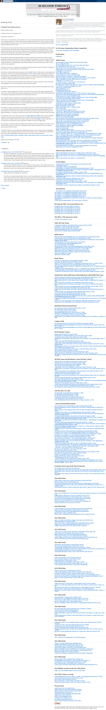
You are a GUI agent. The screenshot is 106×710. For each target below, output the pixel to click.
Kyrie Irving (45, 135)
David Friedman (70, 19)
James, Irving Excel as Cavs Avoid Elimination (66, 611)
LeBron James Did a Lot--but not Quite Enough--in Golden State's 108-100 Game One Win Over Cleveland (78, 623)
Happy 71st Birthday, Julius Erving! (64, 129)
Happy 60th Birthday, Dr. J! (63, 89)
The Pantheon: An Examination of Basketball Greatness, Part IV (70, 195)
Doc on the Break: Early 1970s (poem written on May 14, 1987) (70, 308)
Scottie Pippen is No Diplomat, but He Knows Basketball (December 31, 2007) (75, 168)
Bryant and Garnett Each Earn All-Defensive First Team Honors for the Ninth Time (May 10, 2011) (79, 371)
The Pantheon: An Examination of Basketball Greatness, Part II (70, 192)
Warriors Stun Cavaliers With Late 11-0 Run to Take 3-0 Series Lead (71, 599)
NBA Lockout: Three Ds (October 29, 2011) (65, 679)
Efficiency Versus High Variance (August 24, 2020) (67, 454)
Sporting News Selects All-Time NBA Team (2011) (67, 228)
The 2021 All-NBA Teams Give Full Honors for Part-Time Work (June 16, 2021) (74, 385)
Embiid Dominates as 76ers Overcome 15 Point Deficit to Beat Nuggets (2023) (73, 247)
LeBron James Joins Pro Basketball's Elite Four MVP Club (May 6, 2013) (73, 342)
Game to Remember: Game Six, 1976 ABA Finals (68, 75)
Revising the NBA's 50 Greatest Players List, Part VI (67, 213)
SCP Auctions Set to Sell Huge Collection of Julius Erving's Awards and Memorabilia (76, 97)
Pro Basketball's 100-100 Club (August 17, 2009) (66, 394)
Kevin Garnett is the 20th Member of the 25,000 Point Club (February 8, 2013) (74, 282)
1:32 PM (17, 139)
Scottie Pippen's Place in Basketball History (66, 166)
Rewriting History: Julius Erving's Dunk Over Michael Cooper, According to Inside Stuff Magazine (80, 84)
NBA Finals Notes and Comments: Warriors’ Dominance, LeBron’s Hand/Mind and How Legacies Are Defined (80, 590)
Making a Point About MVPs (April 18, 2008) (66, 334)
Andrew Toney (32, 72)
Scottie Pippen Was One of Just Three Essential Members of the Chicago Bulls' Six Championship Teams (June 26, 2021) (79, 183)
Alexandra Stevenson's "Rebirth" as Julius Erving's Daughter (71, 76)
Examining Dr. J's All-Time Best (64, 70)
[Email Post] (8, 142)
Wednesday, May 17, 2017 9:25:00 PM (11, 152)
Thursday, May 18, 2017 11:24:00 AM (11, 163)
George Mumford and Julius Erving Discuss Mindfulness (70, 125)
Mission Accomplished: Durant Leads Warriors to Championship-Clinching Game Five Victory (78, 602)
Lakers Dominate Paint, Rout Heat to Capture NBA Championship (71, 564)
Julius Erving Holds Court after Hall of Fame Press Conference (71, 79)
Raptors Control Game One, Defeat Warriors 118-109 (68, 570)
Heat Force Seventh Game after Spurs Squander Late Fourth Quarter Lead (73, 650)
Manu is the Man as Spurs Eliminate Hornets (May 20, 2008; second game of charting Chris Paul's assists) (79, 410)
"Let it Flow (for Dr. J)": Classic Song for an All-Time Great (70, 82)
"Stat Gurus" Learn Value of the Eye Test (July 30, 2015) (69, 447)
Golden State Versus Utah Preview (63, 695)
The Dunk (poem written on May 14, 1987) (65, 309)
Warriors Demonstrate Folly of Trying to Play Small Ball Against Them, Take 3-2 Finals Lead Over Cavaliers (79, 629)
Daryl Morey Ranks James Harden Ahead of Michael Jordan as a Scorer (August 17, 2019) (77, 451)
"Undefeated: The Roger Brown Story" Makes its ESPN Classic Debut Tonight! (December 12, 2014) (79, 271)
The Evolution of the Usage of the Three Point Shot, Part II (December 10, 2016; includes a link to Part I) (80, 469)
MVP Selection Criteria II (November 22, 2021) (66, 350)
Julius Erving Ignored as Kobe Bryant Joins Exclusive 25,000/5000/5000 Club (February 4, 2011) (78, 277)
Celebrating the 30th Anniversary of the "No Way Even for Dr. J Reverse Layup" (76, 93)
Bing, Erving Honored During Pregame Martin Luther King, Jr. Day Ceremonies (76, 77)
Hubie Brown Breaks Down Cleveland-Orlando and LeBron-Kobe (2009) (72, 251)
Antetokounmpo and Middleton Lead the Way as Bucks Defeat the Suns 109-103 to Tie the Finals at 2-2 (80, 548)
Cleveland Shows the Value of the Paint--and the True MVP (69, 626)
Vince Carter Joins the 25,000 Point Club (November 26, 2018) (70, 293)
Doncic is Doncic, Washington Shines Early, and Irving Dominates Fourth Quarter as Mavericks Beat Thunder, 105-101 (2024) (79, 240)
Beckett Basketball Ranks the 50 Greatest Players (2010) (68, 229)
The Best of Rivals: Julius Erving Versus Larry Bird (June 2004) (71, 62)
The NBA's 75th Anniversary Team (63, 219)
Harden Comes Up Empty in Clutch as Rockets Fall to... (68, 690)
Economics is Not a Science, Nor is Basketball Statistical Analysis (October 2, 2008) (75, 412)
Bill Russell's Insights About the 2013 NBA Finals (67, 651)
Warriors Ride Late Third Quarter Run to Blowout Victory (69, 533)
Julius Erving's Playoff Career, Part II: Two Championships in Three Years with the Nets (77, 154)
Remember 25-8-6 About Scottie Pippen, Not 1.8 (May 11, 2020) (71, 181)
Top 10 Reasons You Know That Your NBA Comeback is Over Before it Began (74, 323)
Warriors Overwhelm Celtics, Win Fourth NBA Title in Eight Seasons (72, 538)
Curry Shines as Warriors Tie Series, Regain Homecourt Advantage (71, 535)
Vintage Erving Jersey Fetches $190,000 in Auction (68, 96)
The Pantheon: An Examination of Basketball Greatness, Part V (70, 196)
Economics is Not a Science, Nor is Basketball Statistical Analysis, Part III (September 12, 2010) (78, 433)
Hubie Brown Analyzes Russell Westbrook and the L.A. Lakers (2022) (72, 249)
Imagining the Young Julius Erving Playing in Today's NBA (70, 122)
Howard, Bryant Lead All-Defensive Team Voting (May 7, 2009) (70, 364)
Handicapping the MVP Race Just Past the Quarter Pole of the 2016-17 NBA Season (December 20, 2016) (80, 346)
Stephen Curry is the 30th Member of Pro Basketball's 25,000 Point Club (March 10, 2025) (77, 302)
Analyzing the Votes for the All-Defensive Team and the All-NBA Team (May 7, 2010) (75, 367)
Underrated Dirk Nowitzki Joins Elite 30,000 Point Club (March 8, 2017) (72, 287)
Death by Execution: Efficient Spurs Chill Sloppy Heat (68, 643)
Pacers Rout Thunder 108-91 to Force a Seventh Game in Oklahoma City (72, 501)
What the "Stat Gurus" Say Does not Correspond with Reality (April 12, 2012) (74, 439)
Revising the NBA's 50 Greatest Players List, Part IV (67, 210)
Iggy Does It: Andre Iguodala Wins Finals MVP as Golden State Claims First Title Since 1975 (77, 631)
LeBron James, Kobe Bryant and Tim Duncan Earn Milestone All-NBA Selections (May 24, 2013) (78, 384)
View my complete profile (62, 44)
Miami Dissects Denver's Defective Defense (65, 521)
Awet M (25, 171)
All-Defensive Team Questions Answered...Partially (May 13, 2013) (71, 382)
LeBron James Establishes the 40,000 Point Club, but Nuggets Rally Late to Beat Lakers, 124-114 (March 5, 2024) (80, 299)
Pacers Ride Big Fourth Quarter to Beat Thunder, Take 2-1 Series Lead (72, 497)
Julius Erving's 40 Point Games (63, 87)
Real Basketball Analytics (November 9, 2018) (66, 450)
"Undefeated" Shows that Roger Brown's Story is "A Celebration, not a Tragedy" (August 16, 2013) (79, 268)
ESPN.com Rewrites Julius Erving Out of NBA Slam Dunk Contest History (74, 130)
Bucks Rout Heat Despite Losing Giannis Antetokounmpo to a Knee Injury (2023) (74, 246)
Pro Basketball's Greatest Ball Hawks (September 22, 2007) (69, 393)
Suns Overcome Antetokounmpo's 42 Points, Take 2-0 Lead (69, 546)
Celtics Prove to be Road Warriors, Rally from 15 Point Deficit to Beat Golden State (75, 531)
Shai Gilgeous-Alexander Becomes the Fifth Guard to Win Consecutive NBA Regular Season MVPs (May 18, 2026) (80, 355)
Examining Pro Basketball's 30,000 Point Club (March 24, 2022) (70, 294)
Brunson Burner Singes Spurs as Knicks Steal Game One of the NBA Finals (73, 480)
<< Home (3, 188)
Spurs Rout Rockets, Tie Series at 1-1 (64, 692)
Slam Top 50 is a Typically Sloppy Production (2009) (67, 230)
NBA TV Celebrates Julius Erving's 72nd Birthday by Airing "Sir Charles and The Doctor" (78, 135)
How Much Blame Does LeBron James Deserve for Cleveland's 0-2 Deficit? (73, 608)
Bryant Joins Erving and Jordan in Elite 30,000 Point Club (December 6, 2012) (74, 278)
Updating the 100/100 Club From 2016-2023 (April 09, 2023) (69, 397)
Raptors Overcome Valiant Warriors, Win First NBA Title (69, 577)
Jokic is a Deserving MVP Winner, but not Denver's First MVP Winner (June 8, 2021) (75, 349)
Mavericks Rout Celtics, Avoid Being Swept (65, 512)
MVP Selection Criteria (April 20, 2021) (64, 347)
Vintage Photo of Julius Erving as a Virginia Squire (68, 103)
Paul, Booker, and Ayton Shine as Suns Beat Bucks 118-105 (69, 544)
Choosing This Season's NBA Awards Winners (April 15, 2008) (70, 363)
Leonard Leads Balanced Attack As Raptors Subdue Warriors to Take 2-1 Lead (74, 573)
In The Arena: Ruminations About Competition (67, 50)
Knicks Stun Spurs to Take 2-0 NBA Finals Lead (66, 482)
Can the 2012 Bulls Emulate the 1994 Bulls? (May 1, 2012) (70, 178)
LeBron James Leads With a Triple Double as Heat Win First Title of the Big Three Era (76, 664)
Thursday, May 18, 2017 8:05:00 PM (11, 171)
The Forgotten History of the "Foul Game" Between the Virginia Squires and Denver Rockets (79, 140)
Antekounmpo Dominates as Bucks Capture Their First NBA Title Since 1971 (74, 551)
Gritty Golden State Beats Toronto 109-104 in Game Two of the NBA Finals (73, 572)
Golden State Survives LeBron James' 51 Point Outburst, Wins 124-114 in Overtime (75, 583)
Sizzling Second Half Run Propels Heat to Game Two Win (69, 644)
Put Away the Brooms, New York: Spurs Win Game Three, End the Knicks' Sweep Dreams (77, 483)
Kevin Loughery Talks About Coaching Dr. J (67, 73)
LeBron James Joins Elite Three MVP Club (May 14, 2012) (69, 341)
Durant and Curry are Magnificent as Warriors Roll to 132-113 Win (71, 598)
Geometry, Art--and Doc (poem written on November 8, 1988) (70, 315)
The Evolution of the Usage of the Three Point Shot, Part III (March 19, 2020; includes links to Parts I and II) (79, 471)
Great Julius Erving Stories (62, 72)
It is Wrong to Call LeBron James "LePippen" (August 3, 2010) (71, 172)
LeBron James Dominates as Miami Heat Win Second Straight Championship (74, 653)
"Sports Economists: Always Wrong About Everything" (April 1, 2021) (72, 458)
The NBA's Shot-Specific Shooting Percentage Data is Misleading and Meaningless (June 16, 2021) (78, 460)
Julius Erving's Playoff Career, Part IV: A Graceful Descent (70, 158)
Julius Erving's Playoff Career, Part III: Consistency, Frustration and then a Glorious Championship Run (80, 156)
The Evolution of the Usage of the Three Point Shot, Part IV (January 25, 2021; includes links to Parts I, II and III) (80, 474)
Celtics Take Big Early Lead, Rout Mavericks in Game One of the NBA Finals (74, 508)
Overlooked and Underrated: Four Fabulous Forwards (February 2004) (73, 164)
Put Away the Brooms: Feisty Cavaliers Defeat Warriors (68, 601)
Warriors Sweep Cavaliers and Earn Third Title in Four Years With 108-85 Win (74, 588)
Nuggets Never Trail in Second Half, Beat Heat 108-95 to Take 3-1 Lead (72, 524)
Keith (24, 163)
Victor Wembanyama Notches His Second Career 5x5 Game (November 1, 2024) (74, 400)
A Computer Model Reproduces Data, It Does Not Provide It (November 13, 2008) (75, 416)
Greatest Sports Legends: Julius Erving (65, 104)
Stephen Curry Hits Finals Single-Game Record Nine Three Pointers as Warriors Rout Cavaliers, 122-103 (79, 585)
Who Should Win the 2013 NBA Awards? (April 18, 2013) (69, 379)
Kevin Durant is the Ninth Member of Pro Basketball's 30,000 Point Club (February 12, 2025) (77, 300)
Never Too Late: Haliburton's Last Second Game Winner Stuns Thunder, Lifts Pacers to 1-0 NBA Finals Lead (80, 494)
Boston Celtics (14, 135)
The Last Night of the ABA (62, 63)
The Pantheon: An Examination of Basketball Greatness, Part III (70, 193)
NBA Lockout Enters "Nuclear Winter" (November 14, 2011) (70, 680)
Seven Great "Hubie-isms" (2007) (63, 253)
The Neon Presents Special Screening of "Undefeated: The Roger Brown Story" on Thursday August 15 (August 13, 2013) (80, 267)
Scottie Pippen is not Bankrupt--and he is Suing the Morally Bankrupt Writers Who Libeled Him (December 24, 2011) (79, 176)
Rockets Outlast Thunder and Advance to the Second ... (68, 700)
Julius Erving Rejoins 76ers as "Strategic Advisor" (68, 107)
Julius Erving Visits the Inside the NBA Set (66, 110)
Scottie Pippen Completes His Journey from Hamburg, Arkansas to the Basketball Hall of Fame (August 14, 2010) (79, 174)
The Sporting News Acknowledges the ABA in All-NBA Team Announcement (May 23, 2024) (77, 387)
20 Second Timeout (53, 5)
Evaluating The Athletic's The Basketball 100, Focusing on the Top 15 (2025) (73, 225)
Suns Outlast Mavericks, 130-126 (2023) (64, 244)
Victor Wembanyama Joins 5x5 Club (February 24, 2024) (69, 398)
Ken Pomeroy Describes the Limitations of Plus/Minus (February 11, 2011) (73, 436)
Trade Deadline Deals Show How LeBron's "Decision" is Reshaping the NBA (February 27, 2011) (78, 676)
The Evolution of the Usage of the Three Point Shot (67, 468)
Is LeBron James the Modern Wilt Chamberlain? (67, 610)
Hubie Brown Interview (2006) (62, 254)
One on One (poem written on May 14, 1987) (65, 310)
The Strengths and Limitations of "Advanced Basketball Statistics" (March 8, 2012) (75, 438)
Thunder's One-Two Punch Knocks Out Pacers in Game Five (69, 499)
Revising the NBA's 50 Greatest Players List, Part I (67, 206)
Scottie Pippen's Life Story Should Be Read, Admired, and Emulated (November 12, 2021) (78, 185)
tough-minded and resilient (33, 115)
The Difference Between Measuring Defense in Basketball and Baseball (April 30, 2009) (76, 431)
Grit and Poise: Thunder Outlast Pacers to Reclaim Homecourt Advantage (73, 498)
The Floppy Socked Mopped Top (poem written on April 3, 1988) (70, 313)
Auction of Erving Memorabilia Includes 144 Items (68, 98)
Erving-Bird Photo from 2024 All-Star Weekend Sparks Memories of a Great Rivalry (76, 145)
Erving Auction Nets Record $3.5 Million (66, 101)
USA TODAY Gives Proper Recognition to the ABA (68, 86)
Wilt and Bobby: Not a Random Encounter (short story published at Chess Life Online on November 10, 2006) (80, 317)
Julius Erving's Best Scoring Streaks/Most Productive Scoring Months (73, 119)
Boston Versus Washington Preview (63, 696)
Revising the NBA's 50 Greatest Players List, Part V (67, 211)
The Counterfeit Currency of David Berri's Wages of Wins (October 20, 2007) (73, 406)
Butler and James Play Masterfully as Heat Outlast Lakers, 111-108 (71, 563)
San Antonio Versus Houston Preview (64, 699)
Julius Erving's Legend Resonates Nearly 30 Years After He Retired (72, 121)
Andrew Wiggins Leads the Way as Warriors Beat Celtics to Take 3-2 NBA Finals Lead (76, 537)
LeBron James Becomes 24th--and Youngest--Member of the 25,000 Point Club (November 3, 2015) (79, 286)
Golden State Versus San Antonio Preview (65, 688)
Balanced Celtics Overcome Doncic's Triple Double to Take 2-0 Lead (71, 510)
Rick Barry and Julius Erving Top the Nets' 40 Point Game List (71, 132)
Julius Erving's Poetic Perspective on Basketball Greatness (70, 112)
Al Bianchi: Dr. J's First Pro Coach (64, 80)
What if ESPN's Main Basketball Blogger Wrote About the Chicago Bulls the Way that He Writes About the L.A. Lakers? (80, 328)
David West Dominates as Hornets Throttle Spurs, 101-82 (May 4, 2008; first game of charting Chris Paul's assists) (79, 408)
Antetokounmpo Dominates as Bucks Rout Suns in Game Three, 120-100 (72, 547)
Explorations (59, 56)
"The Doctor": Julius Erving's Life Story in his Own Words (70, 111)
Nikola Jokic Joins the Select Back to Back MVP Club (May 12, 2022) (71, 351)
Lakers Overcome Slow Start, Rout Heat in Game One (68, 557)
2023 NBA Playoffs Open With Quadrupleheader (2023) (68, 243)
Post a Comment (5, 185)
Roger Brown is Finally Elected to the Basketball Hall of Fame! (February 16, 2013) (75, 264)
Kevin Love (39, 135)
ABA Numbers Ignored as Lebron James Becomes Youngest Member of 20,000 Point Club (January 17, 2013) (80, 280)
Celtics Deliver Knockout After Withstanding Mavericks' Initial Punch (72, 511)
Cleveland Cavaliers (23, 135)
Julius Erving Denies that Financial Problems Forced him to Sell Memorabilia (75, 100)
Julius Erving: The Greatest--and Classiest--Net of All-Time (70, 68)
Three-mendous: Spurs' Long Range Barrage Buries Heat (69, 646)
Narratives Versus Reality (62, 128)
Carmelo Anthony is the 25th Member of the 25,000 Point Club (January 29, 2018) (75, 291)
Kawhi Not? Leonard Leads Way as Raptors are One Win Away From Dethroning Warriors (77, 574)
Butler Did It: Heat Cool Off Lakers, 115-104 (65, 560)
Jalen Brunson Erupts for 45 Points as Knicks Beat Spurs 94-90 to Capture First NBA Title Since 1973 (79, 487)
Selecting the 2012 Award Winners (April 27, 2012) (67, 373)
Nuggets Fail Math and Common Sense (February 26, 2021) (69, 455)
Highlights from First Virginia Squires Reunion (67, 115)
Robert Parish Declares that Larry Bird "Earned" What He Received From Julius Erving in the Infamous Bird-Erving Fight (79, 138)
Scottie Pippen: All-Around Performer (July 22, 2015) (69, 179)
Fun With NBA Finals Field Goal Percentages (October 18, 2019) (70, 453)
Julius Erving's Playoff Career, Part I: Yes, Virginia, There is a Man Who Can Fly (76, 152)
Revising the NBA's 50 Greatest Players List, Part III (67, 209)
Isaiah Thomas (32, 135)
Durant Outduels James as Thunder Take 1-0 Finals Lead (69, 659)
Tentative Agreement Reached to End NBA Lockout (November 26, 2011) (72, 682)
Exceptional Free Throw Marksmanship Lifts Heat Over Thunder (71, 661)
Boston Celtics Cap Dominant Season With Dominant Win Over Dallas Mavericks (75, 514)
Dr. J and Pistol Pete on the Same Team (65, 66)
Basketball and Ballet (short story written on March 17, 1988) (70, 312)
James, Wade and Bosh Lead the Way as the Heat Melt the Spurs (70, 647)
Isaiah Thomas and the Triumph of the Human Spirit (67, 693)
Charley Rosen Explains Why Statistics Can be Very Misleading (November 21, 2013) (75, 443)
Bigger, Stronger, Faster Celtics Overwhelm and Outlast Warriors (71, 534)
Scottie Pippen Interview (62, 165)
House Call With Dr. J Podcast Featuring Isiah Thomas (69, 123)
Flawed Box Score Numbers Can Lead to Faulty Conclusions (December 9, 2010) (74, 435)
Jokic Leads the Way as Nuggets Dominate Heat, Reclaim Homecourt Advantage (74, 523)
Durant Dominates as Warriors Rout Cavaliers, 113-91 (68, 597)
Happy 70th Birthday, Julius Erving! (65, 126)
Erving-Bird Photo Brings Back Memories (66, 91)
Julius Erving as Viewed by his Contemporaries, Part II (69, 146)
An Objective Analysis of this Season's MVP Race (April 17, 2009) (71, 337)
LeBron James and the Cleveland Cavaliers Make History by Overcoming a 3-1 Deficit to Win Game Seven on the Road (79, 616)
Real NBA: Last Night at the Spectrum (65, 83)
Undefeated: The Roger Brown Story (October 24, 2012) (68, 262)
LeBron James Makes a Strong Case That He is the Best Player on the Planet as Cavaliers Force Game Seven (80, 613)
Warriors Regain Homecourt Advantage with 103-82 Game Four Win (71, 627)
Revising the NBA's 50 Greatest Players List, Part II (67, 207)
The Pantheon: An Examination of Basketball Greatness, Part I (71, 191)
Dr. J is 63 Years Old (61, 108)
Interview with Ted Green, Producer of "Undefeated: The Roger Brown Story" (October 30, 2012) (79, 263)
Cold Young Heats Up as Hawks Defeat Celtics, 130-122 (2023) (70, 242)
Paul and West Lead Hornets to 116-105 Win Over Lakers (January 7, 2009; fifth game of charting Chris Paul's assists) (80, 420)
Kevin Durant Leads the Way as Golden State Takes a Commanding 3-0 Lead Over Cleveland (77, 587)
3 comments (4, 142)
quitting (38, 118)
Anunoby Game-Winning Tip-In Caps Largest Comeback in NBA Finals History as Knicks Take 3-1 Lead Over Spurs (79, 485)
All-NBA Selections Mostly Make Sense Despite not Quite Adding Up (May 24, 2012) (75, 377)
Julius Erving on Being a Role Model (65, 116)
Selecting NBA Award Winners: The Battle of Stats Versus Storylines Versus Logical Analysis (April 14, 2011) (80, 339)
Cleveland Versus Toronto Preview (63, 697)
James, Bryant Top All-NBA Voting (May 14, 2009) (67, 365)
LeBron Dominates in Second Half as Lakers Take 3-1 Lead (69, 561)
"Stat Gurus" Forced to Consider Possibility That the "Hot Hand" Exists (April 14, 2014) (76, 446)
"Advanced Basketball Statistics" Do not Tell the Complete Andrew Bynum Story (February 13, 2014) (79, 444)
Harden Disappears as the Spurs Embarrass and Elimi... (68, 689)
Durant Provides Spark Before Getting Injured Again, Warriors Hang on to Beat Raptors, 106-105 (79, 576)
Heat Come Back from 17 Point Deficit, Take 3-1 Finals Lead (69, 663)
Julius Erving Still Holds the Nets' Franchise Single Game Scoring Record (74, 136)
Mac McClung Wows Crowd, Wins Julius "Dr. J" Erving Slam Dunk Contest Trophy (77, 141)
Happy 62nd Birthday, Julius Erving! (65, 105)
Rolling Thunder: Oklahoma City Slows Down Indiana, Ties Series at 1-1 (72, 495)
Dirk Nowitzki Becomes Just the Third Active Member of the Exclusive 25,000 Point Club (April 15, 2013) (79, 284)
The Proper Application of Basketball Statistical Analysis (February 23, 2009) (73, 422)
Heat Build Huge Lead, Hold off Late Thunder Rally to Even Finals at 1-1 (72, 660)
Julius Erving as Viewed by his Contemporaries (67, 114)
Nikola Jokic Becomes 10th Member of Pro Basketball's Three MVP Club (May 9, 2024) (76, 353)
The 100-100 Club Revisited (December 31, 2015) (66, 395)
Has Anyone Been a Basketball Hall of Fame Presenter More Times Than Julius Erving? (77, 118)
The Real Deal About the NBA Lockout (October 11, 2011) (69, 678)
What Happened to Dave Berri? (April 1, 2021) (66, 457)
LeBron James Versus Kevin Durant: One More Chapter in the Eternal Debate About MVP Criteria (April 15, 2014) (79, 344)
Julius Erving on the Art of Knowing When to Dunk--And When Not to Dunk (75, 69)
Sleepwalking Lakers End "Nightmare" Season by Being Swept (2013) (72, 250)
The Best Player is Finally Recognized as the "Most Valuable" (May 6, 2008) (73, 335)
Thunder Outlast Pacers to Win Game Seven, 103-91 (67, 502)
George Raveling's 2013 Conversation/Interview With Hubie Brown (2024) (73, 238)
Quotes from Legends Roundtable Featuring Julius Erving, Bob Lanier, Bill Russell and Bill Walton (80, 94)
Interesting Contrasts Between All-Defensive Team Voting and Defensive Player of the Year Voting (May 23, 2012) (80, 376)
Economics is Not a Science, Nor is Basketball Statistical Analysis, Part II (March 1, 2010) (76, 432)
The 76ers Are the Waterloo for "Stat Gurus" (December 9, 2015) (70, 448)
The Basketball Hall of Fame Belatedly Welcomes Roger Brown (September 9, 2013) (75, 270)
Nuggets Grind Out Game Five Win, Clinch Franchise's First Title (71, 525)
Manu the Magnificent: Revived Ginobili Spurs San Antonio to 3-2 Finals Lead (74, 648)
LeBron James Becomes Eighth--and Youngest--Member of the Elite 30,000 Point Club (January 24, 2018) (79, 290)
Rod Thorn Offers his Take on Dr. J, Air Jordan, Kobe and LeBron (72, 65)
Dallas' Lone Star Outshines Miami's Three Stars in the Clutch (70, 670)
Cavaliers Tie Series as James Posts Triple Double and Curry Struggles (72, 624)
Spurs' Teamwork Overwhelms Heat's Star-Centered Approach (70, 637)
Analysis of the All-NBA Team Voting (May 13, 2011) (67, 372)
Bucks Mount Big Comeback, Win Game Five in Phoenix (68, 550)
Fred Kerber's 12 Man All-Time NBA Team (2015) (67, 226)
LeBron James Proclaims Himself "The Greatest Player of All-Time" (71, 200)
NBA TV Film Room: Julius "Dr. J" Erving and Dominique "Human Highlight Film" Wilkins (79, 133)
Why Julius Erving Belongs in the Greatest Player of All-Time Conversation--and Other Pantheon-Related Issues (79, 198)
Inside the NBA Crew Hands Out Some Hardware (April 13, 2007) (71, 361)
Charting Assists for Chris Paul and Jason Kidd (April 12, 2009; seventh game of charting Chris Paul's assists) (79, 429)
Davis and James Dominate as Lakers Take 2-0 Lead (67, 559)
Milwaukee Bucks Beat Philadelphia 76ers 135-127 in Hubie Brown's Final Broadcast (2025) (77, 236)
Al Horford (7, 135)
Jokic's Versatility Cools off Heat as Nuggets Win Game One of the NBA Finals (74, 520)
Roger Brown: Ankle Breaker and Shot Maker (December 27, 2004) (71, 260)
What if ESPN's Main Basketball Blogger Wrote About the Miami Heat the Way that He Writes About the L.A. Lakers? (79, 325)
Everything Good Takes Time (63, 90)
